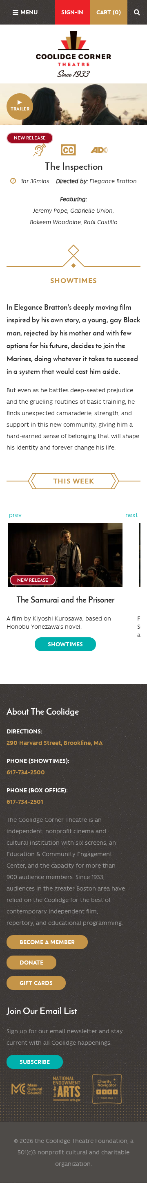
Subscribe (35, 1062)
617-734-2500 (26, 772)
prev (15, 515)
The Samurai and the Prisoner (65, 600)
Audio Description (102, 150)
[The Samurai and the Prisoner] (65, 555)
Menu (29, 12)
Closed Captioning (71, 150)
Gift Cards (36, 983)
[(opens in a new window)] (27, 1089)
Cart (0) (108, 12)
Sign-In (72, 12)
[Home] (73, 54)
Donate (31, 962)
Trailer (20, 109)
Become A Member (47, 942)
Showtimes (65, 644)
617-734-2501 (25, 801)
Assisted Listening (43, 150)
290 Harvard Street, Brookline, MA (54, 743)
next (131, 515)
